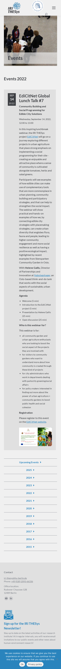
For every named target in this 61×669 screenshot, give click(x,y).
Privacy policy (35, 664)
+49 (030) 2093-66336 (22, 581)
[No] (57, 659)
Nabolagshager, (42, 275)
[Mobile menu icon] (54, 8)
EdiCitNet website (36, 421)
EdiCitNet (32, 136)
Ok (22, 664)
